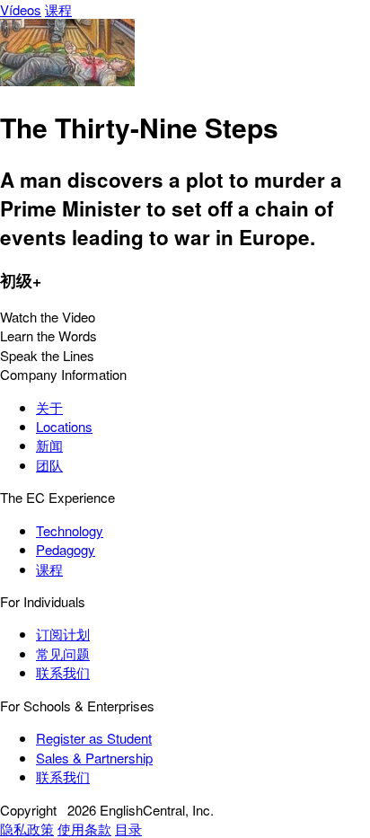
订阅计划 (63, 633)
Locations (64, 426)
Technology (69, 530)
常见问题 (63, 653)
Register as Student (94, 737)
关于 (49, 407)
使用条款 (84, 828)
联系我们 (63, 672)
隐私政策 (27, 828)
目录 (128, 828)
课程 (58, 9)
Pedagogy (65, 549)
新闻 (49, 445)
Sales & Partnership (94, 757)
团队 (49, 464)
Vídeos (20, 9)
